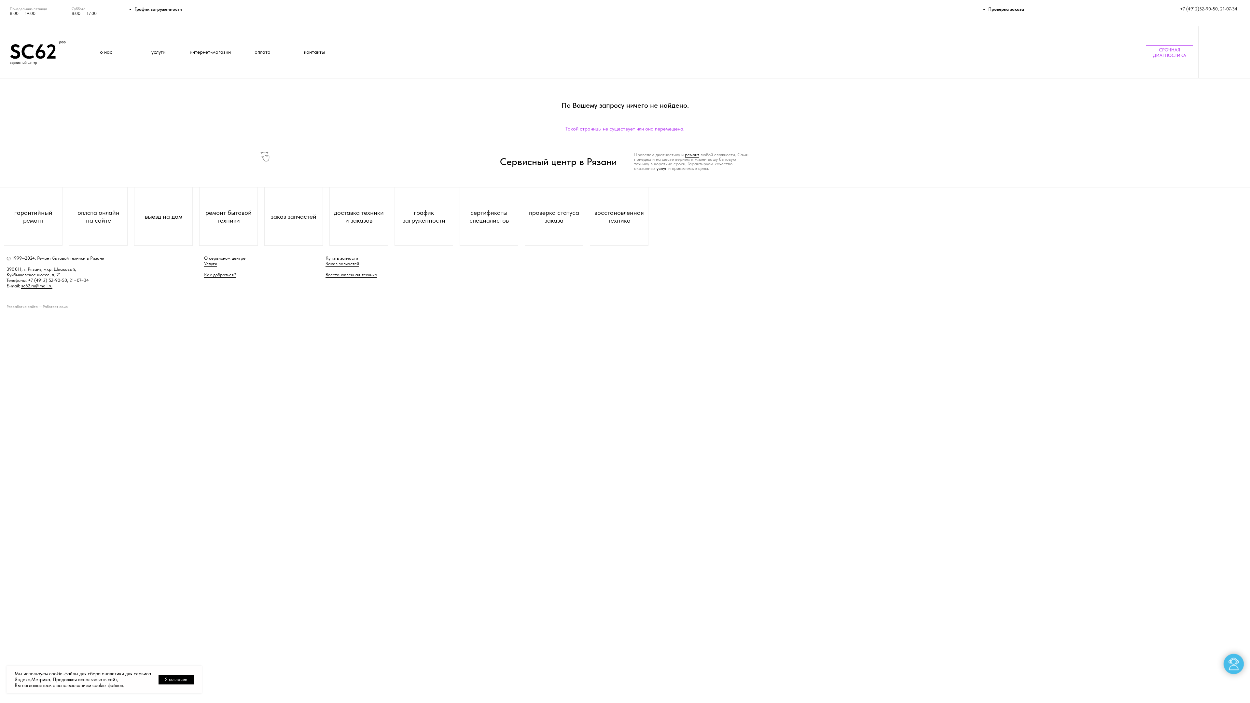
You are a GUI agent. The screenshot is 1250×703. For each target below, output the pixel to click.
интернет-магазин (210, 52)
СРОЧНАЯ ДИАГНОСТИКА (1169, 52)
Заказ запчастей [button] (342, 263)
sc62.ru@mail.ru (36, 285)
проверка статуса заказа (554, 216)
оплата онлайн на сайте (98, 216)
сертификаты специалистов (489, 216)
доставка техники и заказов (359, 216)
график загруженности (424, 216)
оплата (263, 52)
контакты (314, 52)
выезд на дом (163, 216)
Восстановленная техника (351, 274)
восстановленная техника (619, 216)
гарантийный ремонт (33, 216)
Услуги (210, 263)
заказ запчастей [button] (293, 216)
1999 (62, 43)
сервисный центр (23, 63)
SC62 (33, 51)
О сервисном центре (224, 258)
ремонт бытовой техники (228, 216)
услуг (662, 168)
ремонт (692, 154)
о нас (106, 52)
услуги (158, 52)
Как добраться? (220, 274)
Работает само (55, 306)
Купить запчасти (342, 258)
